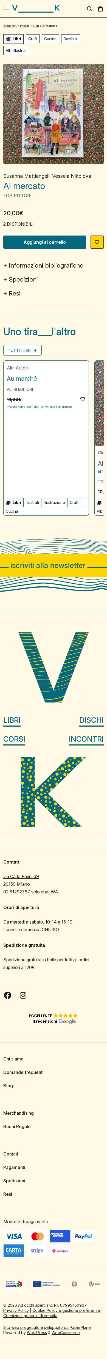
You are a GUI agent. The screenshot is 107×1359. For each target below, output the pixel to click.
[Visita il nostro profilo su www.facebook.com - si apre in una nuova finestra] (7, 995)
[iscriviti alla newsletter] (53, 565)
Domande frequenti (23, 1072)
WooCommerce (66, 1332)
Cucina (50, 38)
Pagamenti (14, 1167)
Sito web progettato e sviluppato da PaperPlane (47, 1327)
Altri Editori (20, 389)
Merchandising (18, 1113)
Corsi (14, 739)
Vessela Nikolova (71, 176)
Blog (8, 1085)
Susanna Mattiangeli (26, 176)
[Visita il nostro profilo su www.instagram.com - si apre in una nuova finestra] (23, 995)
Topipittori (17, 195)
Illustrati (32, 502)
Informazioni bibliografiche (46, 265)
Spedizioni (23, 279)
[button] (97, 242)
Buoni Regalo (17, 1126)
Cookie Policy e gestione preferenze (66, 1310)
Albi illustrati (16, 50)
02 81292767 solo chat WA (30, 891)
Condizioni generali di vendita (30, 1315)
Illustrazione (54, 502)
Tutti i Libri (20, 350)
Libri (12, 720)
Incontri (86, 739)
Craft (32, 38)
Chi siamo (13, 1059)
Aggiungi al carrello (45, 242)
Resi (15, 293)
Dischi (91, 720)
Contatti (11, 1154)
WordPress (37, 1332)
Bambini (71, 38)
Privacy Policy (16, 1310)
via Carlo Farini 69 (21, 876)
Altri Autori (17, 368)
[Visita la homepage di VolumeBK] (36, 9)
